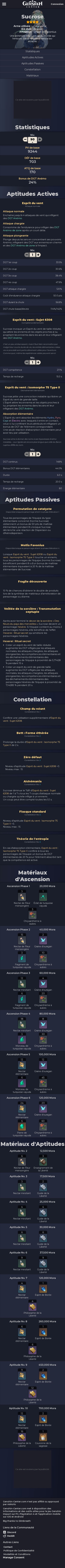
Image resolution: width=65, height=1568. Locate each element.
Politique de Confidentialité (18, 1550)
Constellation (32, 69)
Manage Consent (13, 1557)
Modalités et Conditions (16, 1554)
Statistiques (33, 51)
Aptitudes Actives (32, 57)
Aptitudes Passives (32, 63)
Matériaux (32, 75)
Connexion (57, 4)
